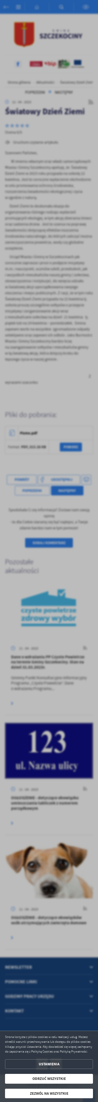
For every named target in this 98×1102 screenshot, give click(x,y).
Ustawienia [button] (49, 1064)
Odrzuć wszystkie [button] (49, 1078)
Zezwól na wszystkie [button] (49, 1093)
